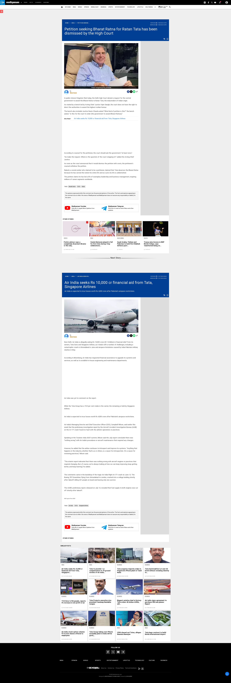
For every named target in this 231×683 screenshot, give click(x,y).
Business (103, 7)
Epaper (25, 2)
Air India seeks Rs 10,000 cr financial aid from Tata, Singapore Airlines (99, 118)
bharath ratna (72, 186)
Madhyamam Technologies (112, 676)
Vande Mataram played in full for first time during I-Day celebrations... (101, 244)
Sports (110, 7)
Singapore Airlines (83, 505)
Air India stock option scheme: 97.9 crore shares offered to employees (73, 633)
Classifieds (38, 2)
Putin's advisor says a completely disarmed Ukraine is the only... (75, 244)
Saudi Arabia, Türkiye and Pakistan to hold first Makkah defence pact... (128, 244)
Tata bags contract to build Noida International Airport (155, 633)
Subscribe (46, 2)
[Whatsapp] (134, 91)
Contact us (111, 668)
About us (103, 668)
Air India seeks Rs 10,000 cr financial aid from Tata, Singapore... (72, 570)
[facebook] (128, 91)
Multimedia (149, 7)
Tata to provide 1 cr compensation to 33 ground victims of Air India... (99, 570)
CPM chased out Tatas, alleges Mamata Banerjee (129, 633)
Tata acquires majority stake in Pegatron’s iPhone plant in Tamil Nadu (129, 570)
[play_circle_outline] (75, 228)
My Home (68, 7)
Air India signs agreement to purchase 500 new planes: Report (156, 602)
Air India (71, 505)
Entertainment (120, 7)
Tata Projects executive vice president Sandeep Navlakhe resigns (100, 602)
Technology (131, 7)
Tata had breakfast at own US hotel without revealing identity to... (157, 570)
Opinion (86, 7)
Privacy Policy (120, 668)
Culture (152, 660)
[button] (2, 2)
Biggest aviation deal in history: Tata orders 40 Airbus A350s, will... (129, 602)
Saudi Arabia (120, 238)
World (80, 7)
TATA (78, 186)
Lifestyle (140, 7)
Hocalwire (129, 676)
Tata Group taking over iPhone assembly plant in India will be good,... (101, 633)
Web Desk (73, 93)
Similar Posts (65, 546)
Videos (65, 238)
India (74, 7)
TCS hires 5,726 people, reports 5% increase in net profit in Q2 (74, 602)
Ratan (83, 186)
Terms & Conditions (131, 668)
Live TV (31, 2)
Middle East (95, 7)
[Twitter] (131, 91)
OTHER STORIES (68, 219)
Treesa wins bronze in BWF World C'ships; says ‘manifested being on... (154, 244)
